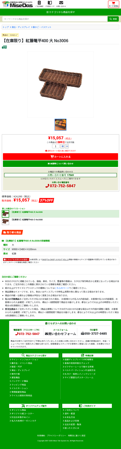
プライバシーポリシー (56, 435)
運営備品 (16, 377)
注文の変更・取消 (73, 424)
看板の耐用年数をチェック (77, 363)
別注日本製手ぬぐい (21, 417)
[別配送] (4, 47)
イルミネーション (20, 388)
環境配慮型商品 (19, 391)
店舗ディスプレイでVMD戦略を (79, 359)
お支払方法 (70, 417)
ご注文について (72, 409)
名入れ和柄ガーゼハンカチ (24, 420)
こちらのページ (62, 287)
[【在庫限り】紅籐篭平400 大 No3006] (60, 84)
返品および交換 (72, 420)
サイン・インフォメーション (25, 359)
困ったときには (72, 427)
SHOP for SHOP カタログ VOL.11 (55, 259)
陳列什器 (16, 373)
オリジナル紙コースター (23, 413)
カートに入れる (62, 156)
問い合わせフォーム (62, 333)
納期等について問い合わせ (61, 163)
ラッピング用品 (19, 384)
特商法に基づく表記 (76, 435)
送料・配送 (70, 413)
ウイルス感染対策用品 (22, 395)
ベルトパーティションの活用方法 (80, 370)
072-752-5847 (63, 186)
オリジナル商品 (19, 409)
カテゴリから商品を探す (62, 12)
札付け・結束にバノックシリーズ (80, 373)
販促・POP (17, 366)
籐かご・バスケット (42, 27)
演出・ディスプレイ (21, 27)
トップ (6, 27)
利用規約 (41, 435)
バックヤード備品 (20, 380)
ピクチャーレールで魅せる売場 (79, 366)
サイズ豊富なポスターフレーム (79, 377)
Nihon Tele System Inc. (61, 441)
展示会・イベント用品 (22, 363)
